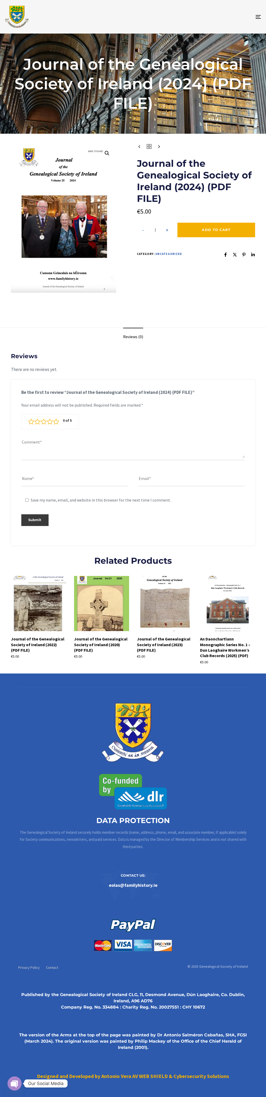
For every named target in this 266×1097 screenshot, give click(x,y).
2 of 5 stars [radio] (37, 422)
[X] (235, 255)
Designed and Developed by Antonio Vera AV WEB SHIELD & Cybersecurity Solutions (133, 1076)
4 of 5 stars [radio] (50, 422)
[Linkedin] (253, 255)
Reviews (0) (133, 336)
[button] (107, 153)
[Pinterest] (244, 255)
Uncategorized (168, 254)
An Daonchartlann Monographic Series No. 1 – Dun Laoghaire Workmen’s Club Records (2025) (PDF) (225, 647)
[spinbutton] (155, 230)
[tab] (133, 337)
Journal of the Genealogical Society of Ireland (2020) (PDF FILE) (101, 644)
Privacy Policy (29, 967)
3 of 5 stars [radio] (44, 422)
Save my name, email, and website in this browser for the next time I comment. (101, 500)
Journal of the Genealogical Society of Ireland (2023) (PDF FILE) (163, 644)
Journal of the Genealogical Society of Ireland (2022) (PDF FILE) (37, 644)
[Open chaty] (15, 1083)
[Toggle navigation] (218, 17)
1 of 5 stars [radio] (31, 422)
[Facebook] (225, 255)
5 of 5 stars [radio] (56, 422)
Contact (52, 967)
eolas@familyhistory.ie (133, 885)
